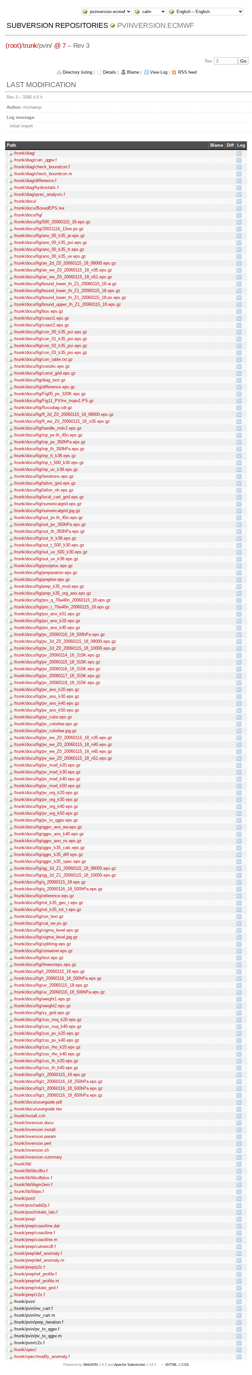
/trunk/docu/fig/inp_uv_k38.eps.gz (46, 469)
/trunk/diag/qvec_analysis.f (39, 194)
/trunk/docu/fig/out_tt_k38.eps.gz (45, 538)
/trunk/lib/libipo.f (29, 1191)
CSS (185, 1364)
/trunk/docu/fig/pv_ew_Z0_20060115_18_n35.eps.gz (63, 737)
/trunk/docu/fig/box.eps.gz (38, 311)
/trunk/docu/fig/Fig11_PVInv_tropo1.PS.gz (54, 400)
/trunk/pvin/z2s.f (29, 1342)
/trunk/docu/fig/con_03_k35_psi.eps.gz (50, 352)
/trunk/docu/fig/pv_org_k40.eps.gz (46, 806)
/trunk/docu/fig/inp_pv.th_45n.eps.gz (48, 435)
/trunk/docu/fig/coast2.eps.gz (41, 325)
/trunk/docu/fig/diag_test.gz (40, 380)
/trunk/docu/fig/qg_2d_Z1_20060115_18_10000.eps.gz (65, 875)
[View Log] (239, 152)
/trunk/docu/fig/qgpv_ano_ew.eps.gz (48, 827)
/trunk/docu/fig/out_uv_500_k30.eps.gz (51, 551)
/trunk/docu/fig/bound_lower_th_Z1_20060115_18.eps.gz (67, 290)
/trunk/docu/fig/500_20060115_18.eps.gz (52, 221)
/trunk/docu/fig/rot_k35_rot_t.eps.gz (47, 909)
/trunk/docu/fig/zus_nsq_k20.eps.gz (48, 1019)
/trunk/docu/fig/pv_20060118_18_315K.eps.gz (57, 682)
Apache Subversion (129, 1364)
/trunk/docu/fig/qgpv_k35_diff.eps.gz (48, 854)
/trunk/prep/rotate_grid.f (36, 1287)
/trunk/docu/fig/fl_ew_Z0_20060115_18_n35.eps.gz (62, 421)
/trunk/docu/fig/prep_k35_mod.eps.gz (49, 586)
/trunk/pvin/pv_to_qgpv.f (36, 1329)
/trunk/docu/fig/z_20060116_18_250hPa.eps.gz (58, 1081)
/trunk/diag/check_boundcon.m (43, 173)
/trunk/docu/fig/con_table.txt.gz (43, 359)
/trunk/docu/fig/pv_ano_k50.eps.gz (46, 710)
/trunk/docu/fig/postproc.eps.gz (43, 565)
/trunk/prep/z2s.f (29, 1294)
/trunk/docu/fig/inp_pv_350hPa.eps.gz (50, 441)
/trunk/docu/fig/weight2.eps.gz (42, 1005)
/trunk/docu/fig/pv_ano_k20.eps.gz (46, 689)
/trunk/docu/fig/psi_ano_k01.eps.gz (47, 613)
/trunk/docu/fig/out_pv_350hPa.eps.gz (50, 524)
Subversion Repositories (57, 25)
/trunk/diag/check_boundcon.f (42, 166)
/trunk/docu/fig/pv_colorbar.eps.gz (46, 723)
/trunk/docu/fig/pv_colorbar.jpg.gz (45, 730)
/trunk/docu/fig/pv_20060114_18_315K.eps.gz (57, 655)
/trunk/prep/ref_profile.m (36, 1280)
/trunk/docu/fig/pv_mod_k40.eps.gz (47, 778)
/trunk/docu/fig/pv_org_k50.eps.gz (46, 813)
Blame (133, 72)
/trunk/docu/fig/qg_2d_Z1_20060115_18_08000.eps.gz (65, 868)
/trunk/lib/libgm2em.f (33, 1184)
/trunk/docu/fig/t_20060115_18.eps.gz (49, 971)
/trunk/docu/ (25, 201)
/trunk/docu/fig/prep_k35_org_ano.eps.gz (52, 593)
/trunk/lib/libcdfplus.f (33, 1177)
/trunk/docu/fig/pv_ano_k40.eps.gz (46, 703)
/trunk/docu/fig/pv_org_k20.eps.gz (46, 792)
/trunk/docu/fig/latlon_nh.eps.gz (44, 490)
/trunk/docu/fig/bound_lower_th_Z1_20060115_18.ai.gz (65, 283)
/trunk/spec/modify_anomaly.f (42, 1356)
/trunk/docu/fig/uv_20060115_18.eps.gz (51, 985)
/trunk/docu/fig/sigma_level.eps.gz (46, 930)
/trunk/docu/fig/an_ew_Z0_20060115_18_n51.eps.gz (63, 276)
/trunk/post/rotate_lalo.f (36, 1212)
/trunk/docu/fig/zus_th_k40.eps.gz (46, 1067)
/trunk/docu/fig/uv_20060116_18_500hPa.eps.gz (59, 992)
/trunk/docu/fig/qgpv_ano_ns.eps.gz (48, 840)
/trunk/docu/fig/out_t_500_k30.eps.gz (49, 545)
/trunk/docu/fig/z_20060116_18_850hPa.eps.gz (58, 1095)
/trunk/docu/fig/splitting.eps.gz (42, 943)
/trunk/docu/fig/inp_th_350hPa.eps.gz (49, 448)
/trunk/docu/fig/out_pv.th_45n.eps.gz (48, 517)
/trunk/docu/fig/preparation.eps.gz (45, 572)
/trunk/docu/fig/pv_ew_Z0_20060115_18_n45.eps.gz (63, 751)
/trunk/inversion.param (35, 1136)
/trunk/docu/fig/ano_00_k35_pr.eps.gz (49, 235)
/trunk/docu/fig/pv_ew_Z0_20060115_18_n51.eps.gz (63, 758)
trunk (30, 45)
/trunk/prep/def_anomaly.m (39, 1260)
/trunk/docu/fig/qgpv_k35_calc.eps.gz (49, 847)
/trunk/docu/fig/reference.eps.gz (44, 895)
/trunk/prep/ (24, 1219)
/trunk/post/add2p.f (32, 1205)
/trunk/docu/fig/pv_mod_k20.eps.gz (47, 765)
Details (109, 72)
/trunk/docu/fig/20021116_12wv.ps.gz (49, 228)
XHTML (171, 1364)
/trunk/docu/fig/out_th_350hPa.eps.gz (49, 531)
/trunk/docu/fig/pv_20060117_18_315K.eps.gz (57, 675)
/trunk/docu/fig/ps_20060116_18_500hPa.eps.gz (59, 634)
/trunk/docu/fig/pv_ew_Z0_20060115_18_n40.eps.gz (63, 744)
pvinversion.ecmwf (155, 25)
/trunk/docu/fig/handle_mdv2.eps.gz (48, 428)
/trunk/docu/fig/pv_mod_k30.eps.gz (47, 772)
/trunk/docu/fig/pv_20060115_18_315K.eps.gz (57, 662)
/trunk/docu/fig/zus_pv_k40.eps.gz (46, 1040)
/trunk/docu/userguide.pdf (38, 1102)
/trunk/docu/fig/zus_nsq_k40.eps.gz (48, 1026)
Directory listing (77, 72)
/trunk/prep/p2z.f (29, 1267)
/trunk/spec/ (25, 1349)
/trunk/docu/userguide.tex (38, 1108)
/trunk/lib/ (23, 1163)
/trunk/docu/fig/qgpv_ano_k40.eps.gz (49, 833)
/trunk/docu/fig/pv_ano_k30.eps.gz (46, 696)
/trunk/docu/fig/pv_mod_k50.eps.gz (47, 785)
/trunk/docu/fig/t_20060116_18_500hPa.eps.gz (58, 978)
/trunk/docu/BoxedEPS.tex (39, 208)
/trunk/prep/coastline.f (34, 1232)
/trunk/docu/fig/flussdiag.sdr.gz (43, 407)
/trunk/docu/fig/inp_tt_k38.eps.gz (45, 455)
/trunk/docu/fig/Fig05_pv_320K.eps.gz (50, 393)
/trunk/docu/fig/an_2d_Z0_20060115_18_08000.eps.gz (65, 263)
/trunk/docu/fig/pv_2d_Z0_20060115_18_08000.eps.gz (65, 641)
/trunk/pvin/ (24, 1301)
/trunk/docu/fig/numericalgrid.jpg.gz (47, 510)
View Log (158, 72)
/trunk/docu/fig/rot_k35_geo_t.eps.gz (48, 902)
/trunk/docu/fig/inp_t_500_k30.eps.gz (49, 462)
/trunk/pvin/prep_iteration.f (38, 1322)
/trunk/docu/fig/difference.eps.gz (44, 386)
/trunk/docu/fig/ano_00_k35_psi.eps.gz (50, 242)
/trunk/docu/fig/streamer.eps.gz (43, 950)
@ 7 (60, 45)
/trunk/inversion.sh (31, 1150)
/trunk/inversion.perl (32, 1143)
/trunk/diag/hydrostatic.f (36, 187)
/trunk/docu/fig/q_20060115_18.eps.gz (50, 882)
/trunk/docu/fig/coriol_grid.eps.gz (45, 373)
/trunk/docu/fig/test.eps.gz (39, 957)
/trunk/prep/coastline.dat (37, 1225)
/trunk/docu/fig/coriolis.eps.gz (42, 366)
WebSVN (90, 1364)
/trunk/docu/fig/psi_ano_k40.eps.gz (47, 627)
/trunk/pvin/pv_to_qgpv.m (38, 1335)
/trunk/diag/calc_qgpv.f (35, 160)
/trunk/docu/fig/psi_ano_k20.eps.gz (47, 620)
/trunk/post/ (24, 1198)
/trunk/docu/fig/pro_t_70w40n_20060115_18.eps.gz (62, 606)
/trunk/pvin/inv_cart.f (33, 1308)
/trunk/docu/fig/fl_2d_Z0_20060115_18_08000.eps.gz (64, 414)
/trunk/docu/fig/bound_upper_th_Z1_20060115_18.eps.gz (67, 304)
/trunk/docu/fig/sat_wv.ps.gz (40, 923)
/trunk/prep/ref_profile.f (35, 1274)
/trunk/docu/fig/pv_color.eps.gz (43, 717)
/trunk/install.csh (29, 1115)
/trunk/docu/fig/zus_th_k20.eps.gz (46, 1060)
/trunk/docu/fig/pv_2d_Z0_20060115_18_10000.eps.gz (65, 648)
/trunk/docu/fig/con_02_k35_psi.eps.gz (50, 345)
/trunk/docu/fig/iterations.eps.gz (44, 476)
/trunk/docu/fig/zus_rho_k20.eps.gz (47, 1047)
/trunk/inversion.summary (38, 1157)
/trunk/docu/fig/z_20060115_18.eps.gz (50, 1074)
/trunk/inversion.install (34, 1129)
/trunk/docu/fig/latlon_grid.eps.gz (45, 483)
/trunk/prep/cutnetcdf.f (35, 1246)
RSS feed (187, 72)
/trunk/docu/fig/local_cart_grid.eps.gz (49, 496)
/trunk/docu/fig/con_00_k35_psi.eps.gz (50, 331)
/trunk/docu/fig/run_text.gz (39, 916)
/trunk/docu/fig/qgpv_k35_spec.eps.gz (50, 861)
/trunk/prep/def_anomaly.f (38, 1253)
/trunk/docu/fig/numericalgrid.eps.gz (48, 503)
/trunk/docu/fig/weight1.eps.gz (42, 998)
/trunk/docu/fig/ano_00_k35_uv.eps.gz (50, 256)
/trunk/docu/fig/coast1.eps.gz (41, 318)
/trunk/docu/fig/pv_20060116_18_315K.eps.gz (57, 668)
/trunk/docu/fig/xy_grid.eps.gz (42, 1012)
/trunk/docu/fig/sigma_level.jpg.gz (46, 937)
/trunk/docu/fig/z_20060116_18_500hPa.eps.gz (58, 1088)
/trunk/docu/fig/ (28, 215)
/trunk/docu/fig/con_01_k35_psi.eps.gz (50, 338)
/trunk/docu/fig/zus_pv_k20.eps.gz (46, 1033)
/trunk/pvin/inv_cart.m (34, 1315)
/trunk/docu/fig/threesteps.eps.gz (45, 964)
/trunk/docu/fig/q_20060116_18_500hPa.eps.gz (58, 888)
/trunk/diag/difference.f (35, 180)
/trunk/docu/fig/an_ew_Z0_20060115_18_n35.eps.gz (63, 270)
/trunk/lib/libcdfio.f (31, 1170)
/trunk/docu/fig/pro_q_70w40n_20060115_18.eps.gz (62, 600)
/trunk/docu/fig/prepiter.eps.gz (42, 579)
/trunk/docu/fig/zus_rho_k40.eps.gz (47, 1053)
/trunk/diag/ (24, 153)
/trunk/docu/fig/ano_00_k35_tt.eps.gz (49, 249)
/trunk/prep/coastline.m (35, 1239)
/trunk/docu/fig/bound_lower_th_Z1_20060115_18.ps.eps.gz (70, 297)
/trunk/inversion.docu (33, 1122)
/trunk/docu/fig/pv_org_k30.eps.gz (46, 799)
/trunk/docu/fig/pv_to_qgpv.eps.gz (46, 820)
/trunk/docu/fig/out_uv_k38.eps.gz (46, 558)
